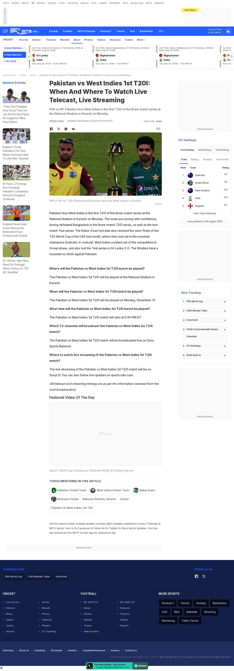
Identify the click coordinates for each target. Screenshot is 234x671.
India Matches (13, 54)
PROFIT (25, 3)
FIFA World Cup (194, 301)
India (197, 198)
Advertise (8, 650)
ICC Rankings (193, 345)
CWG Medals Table (196, 310)
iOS (113, 532)
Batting (195, 159)
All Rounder (222, 159)
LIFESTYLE (72, 3)
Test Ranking (187, 150)
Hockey (201, 603)
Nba (177, 611)
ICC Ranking (49, 631)
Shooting (210, 611)
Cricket (53, 31)
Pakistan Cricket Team (72, 490)
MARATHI (159, 3)
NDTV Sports (56, 528)
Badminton (146, 31)
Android (102, 532)
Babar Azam (147, 490)
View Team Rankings (205, 213)
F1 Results (152, 523)
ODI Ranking (204, 150)
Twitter (113, 528)
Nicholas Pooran (68, 499)
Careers (115, 650)
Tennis (120, 31)
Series (36, 39)
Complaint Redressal (93, 650)
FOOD (62, 3)
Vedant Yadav (56, 120)
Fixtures (51, 39)
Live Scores (12, 602)
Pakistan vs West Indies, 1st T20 (72, 507)
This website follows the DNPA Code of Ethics (135, 657)
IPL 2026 (11, 61)
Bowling (207, 159)
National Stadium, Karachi (99, 499)
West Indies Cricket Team (113, 490)
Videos (101, 39)
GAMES (103, 3)
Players (46, 625)
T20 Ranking (222, 150)
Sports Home (9, 75)
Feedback (40, 650)
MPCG (149, 3)
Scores (23, 39)
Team (184, 159)
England (199, 205)
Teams (129, 39)
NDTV (6, 3)
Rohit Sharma (193, 355)
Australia (200, 175)
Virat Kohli (192, 320)
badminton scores (134, 523)
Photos (88, 39)
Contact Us (131, 650)
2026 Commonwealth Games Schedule (202, 333)
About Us (24, 650)
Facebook (84, 528)
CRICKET (52, 3)
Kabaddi (191, 611)
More (140, 39)
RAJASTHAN (137, 3)
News (76, 39)
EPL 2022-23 (127, 602)
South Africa (202, 182)
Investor (72, 650)
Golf (132, 31)
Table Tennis (190, 620)
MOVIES (41, 3)
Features (115, 39)
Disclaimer (57, 650)
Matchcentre (91, 631)
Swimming (168, 620)
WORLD (15, 3)
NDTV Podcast (86, 31)
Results (64, 39)
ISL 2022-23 (91, 602)
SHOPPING (114, 3)
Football (67, 31)
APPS (125, 3)
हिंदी (33, 3)
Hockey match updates (109, 523)
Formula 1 (105, 31)
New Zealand (202, 190)
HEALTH (84, 3)
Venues (10, 631)
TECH (94, 3)
